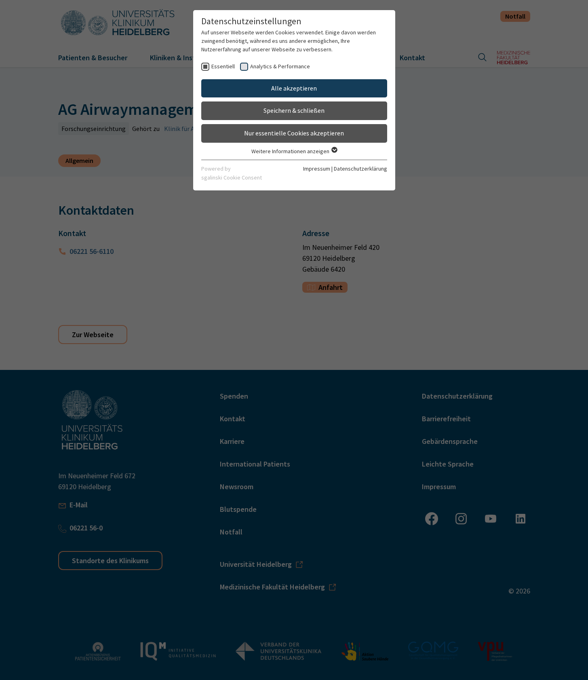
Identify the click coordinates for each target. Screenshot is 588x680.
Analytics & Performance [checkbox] (280, 66)
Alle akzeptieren (294, 88)
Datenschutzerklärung (360, 168)
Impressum (316, 168)
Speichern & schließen (294, 110)
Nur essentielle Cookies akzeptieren (294, 133)
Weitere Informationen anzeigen (291, 151)
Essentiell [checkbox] (223, 66)
